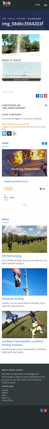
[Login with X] (9, 133)
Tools (4, 395)
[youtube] (45, 410)
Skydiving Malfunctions (16, 181)
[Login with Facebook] (4, 133)
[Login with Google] (14, 133)
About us (5, 398)
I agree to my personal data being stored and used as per (23, 128)
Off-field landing (12, 256)
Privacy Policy (7, 400)
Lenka (11, 197)
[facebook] (41, 410)
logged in (18, 118)
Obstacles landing (13, 298)
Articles (11, 19)
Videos (4, 392)
